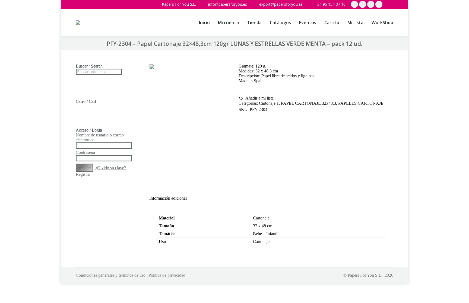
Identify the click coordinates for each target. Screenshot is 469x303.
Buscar (116, 72)
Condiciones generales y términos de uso (110, 275)
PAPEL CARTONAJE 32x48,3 (308, 103)
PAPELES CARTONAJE (361, 103)
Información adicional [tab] (168, 198)
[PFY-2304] (186, 119)
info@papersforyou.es (227, 4)
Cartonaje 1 (269, 103)
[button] (256, 98)
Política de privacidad (166, 275)
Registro (83, 174)
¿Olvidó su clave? (110, 167)
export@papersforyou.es (281, 4)
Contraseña (85, 152)
